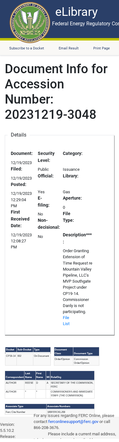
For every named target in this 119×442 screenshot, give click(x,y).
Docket (10, 349)
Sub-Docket (24, 349)
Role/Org (56, 377)
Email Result (69, 48)
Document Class (61, 351)
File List (66, 320)
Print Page (101, 48)
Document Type (83, 353)
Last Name (28, 375)
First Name (39, 375)
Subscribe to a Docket (26, 48)
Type (36, 349)
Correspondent (15, 377)
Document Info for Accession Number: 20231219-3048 (56, 91)
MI (48, 377)
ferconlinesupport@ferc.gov (73, 421)
